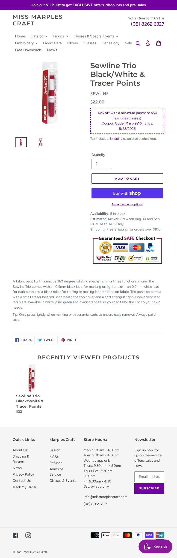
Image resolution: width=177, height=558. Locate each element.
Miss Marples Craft (38, 20)
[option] (19, 143)
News (17, 468)
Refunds (56, 463)
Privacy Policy (23, 474)
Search (55, 450)
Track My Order (24, 487)
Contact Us (22, 481)
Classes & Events (63, 481)
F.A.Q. (54, 456)
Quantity (98, 155)
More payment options (127, 204)
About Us (20, 450)
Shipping (116, 138)
